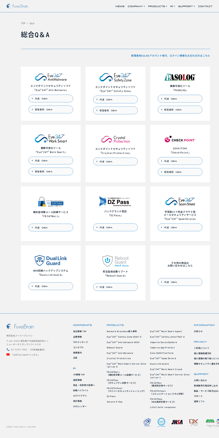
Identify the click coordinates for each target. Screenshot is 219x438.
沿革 (75, 357)
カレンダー (80, 406)
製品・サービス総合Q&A (206, 390)
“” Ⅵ (124, 336)
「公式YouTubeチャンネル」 (25, 354)
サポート (198, 396)
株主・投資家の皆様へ (84, 385)
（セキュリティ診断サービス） (122, 381)
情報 (79, 374)
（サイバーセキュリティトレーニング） (126, 390)
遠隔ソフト (199, 401)
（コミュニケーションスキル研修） (167, 392)
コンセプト (78, 347)
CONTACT (205, 6)
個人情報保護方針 (202, 353)
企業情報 (77, 336)
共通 (41, 98)
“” (123, 342)
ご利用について (201, 347)
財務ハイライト (80, 390)
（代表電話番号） (28, 349)
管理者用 (44, 109)
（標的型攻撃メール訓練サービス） (124, 373)
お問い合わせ (200, 380)
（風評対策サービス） (163, 400)
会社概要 (80, 331)
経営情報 (77, 379)
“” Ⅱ (170, 376)
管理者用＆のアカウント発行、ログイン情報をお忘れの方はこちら (170, 55)
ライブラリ (80, 395)
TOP (23, 23)
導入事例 (122, 331)
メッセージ (80, 342)
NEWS (120, 6)
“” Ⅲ (126, 365)
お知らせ (198, 331)
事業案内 (77, 352)
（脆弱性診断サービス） (162, 384)
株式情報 (77, 400)
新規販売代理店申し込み (206, 385)
